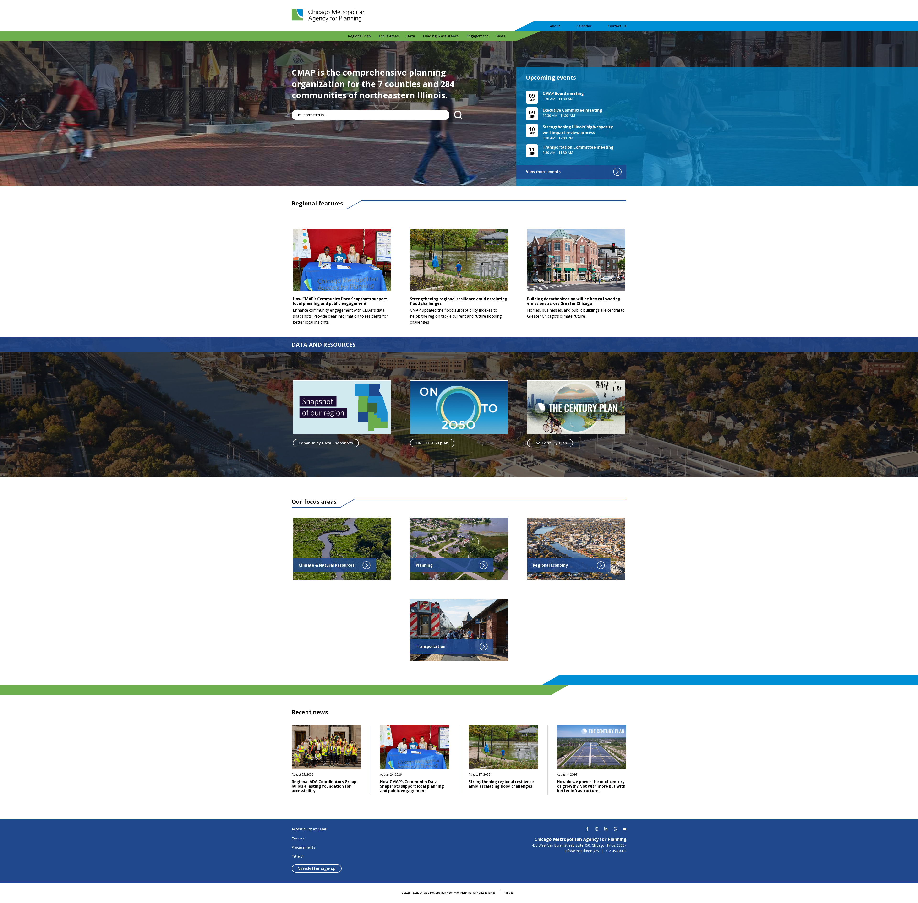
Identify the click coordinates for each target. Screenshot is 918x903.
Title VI (298, 856)
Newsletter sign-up (319, 868)
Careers (298, 838)
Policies (508, 892)
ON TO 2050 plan (432, 443)
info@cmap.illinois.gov (582, 851)
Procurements (303, 847)
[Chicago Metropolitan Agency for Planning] (330, 15)
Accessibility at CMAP (309, 829)
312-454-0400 (616, 851)
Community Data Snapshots (326, 443)
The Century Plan (550, 443)
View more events (543, 171)
